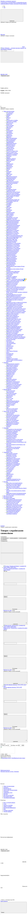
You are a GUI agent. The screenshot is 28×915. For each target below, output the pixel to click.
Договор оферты (23, 3)
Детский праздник (10, 339)
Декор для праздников (8, 111)
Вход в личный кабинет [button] (9, 802)
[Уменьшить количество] (14, 577)
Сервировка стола (7, 452)
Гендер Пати (9, 347)
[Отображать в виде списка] (12, 558)
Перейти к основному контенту (8, 1)
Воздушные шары (7, 497)
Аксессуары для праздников (10, 411)
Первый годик (9, 345)
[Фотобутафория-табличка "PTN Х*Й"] (15, 685)
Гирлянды (5, 362)
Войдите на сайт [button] (7, 610)
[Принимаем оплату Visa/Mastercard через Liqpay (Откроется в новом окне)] (13, 758)
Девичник (8, 344)
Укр (4, 7)
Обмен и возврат (16, 2)
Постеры (5, 481)
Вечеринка (9, 340)
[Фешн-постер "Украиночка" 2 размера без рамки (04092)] (15, 626)
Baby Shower (9, 348)
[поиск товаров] (12, 57)
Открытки (5, 427)
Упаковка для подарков (12, 358)
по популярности (4, 538)
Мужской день (9, 353)
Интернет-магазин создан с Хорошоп (10, 771)
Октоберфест (9, 354)
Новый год (9, 357)
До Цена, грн (14, 745)
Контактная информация (9, 807)
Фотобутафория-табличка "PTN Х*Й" (12, 687)
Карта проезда (4, 901)
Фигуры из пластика (8, 495)
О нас (2, 2)
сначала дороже (22, 538)
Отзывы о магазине (14, 3)
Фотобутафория (7, 389)
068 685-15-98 (4, 74)
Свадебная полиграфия (9, 498)
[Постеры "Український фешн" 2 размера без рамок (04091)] (15, 566)
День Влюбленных (11, 343)
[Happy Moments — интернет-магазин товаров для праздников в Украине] (8, 752)
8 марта (8, 349)
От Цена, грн (4, 745)
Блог (8, 3)
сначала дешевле (14, 538)
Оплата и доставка (7, 2)
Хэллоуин (8, 356)
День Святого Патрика (12, 351)
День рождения (10, 342)
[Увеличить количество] (14, 590)
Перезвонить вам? (5, 75)
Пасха (7, 352)
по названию (4, 539)
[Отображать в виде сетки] (12, 547)
